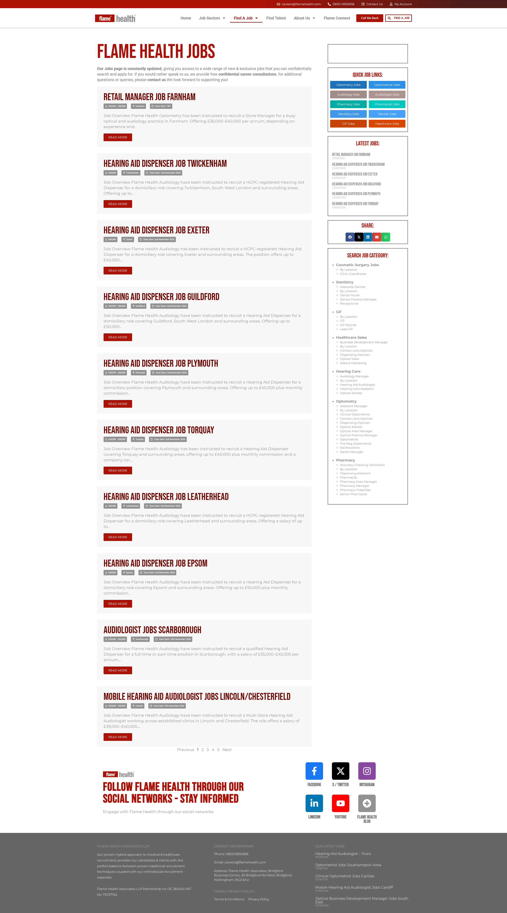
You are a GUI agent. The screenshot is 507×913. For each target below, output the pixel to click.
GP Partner (348, 325)
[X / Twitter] (340, 771)
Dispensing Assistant (355, 473)
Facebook (314, 784)
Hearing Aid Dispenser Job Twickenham (165, 164)
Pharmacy (345, 460)
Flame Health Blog (367, 819)
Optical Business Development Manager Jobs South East (361, 900)
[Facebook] (314, 771)
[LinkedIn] (314, 803)
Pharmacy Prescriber (355, 490)
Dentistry (345, 282)
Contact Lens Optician (356, 350)
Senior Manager (351, 452)
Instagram (367, 784)
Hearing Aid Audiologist (357, 384)
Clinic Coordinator (353, 274)
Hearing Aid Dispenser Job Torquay (159, 430)
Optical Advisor (351, 393)
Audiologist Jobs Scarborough (152, 630)
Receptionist (349, 303)
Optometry (346, 401)
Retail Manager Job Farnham (149, 97)
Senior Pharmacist (353, 494)
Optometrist (349, 439)
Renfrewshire (350, 448)
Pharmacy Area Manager (358, 481)
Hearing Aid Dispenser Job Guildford (161, 297)
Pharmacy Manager (354, 486)
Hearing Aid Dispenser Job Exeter (157, 230)
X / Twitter (340, 784)
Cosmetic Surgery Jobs (357, 265)
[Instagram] (367, 771)
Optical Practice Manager (358, 435)
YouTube (341, 817)
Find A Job (243, 18)
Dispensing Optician (355, 355)
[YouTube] (340, 803)
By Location (348, 269)
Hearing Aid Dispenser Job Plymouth (161, 364)
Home (186, 18)
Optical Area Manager (356, 431)
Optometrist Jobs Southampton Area (348, 865)
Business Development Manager (364, 342)
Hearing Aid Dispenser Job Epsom (155, 564)
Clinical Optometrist (355, 414)
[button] (115, 106)
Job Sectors (209, 18)
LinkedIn (314, 817)
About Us (302, 18)
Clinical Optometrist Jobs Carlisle (344, 876)
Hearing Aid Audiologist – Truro (343, 854)
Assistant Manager (353, 406)
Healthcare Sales (351, 337)
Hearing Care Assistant (357, 389)
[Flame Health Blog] (367, 803)
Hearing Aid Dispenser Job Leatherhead (166, 497)
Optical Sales (349, 359)
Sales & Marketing (353, 363)
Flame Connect (337, 18)
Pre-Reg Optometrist (355, 443)
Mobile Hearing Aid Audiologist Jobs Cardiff (354, 887)
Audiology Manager (354, 376)
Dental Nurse (349, 295)
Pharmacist (348, 477)
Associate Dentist (352, 287)
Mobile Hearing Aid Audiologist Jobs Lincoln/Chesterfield (197, 697)
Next (227, 749)
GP (338, 312)
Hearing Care (348, 371)
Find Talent (276, 18)
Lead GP (346, 329)
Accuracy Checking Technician (362, 465)
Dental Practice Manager (358, 299)
